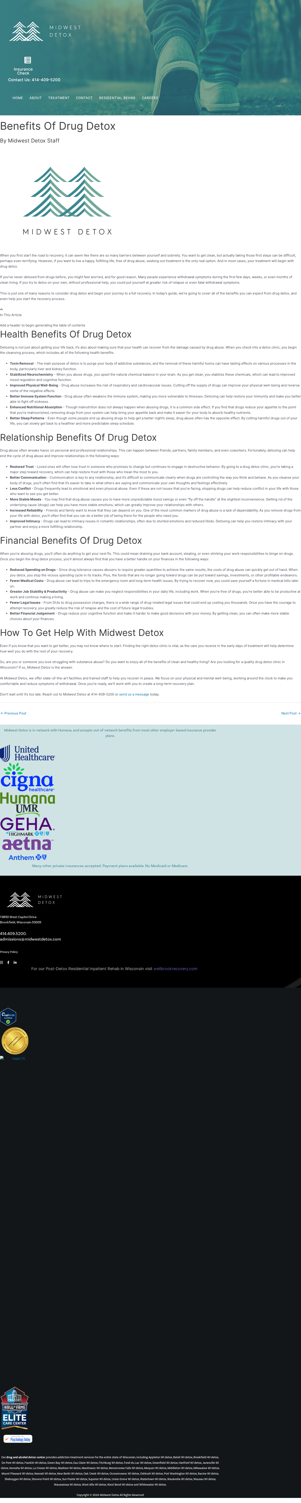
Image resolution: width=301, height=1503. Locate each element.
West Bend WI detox (120, 1484)
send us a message (134, 694)
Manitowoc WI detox (95, 1468)
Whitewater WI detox (152, 1484)
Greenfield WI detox (165, 1463)
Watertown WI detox (153, 1479)
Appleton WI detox (160, 1457)
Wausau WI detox (204, 1479)
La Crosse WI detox (45, 1468)
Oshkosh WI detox (151, 1473)
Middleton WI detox (179, 1468)
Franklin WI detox (35, 1463)
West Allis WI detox (94, 1484)
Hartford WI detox (190, 1463)
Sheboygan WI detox (18, 1479)
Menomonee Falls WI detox (126, 1468)
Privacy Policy (9, 952)
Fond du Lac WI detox (137, 1463)
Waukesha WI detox (179, 1479)
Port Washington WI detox (180, 1473)
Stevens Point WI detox (46, 1479)
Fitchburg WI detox (111, 1463)
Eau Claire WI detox (85, 1463)
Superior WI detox (99, 1479)
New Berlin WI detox (69, 1473)
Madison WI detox (69, 1468)
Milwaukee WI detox (206, 1468)
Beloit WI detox (182, 1457)
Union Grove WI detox (125, 1479)
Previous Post (13, 713)
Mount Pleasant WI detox (17, 1473)
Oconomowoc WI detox (124, 1473)
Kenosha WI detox (20, 1468)
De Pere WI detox (12, 1463)
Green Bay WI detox (59, 1463)
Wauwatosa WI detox (67, 1484)
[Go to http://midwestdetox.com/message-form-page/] (27, 61)
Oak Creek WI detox (96, 1473)
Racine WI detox (208, 1473)
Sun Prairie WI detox (74, 1479)
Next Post (291, 713)
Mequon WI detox (155, 1468)
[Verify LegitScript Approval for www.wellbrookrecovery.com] (8, 1016)
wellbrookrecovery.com (175, 968)
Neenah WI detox (45, 1473)
